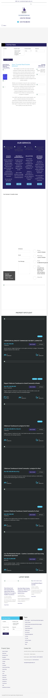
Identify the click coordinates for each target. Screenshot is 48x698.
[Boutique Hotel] (19, 53)
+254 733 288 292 (25, 22)
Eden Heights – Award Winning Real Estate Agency (34, 620)
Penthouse (4, 677)
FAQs (26, 644)
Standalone (4, 681)
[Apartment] (19, 52)
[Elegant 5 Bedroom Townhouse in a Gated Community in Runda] (24, 370)
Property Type (17, 48)
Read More (6, 604)
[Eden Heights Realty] (24, 10)
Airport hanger (5, 651)
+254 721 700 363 (25, 18)
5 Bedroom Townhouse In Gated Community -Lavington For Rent (22, 468)
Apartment (4, 653)
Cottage (3, 661)
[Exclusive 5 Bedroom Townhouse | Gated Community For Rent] (24, 498)
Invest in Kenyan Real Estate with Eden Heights (33, 624)
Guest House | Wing (6, 667)
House (3, 671)
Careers (26, 642)
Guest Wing (4, 669)
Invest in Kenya (27, 622)
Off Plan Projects (28, 640)
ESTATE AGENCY (8, 156)
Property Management (29, 634)
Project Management (28, 628)
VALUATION (29, 156)
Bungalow (4, 657)
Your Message (21, 261)
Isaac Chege (17, 109)
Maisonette (4, 675)
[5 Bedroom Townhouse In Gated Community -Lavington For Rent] (24, 456)
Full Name (20, 248)
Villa (3, 685)
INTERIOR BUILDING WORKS (39, 157)
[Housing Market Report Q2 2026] (36, 580)
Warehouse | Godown (6, 687)
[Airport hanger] (19, 50)
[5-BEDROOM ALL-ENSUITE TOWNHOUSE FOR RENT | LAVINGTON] (24, 328)
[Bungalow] (19, 54)
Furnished (4, 665)
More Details (32, 344)
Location (5, 48)
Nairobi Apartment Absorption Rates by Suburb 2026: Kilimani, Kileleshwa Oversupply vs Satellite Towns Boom (10, 591)
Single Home (4, 679)
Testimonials (27, 630)
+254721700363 (41, 252)
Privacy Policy (27, 626)
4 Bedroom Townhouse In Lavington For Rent (16, 426)
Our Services (27, 632)
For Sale (40, 378)
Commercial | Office (5, 659)
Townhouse (4, 683)
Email (19, 255)
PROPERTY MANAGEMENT (18, 156)
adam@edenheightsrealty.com (26, 1)
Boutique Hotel (5, 655)
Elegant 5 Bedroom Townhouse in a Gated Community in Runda (22, 383)
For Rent (40, 336)
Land (3, 673)
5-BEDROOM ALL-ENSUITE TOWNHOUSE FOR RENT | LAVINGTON (23, 340)
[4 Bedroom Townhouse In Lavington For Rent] (24, 413)
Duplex (3, 663)
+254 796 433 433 (35, 659)
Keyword (37, 48)
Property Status (28, 48)
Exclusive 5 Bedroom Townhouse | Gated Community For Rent (21, 511)
